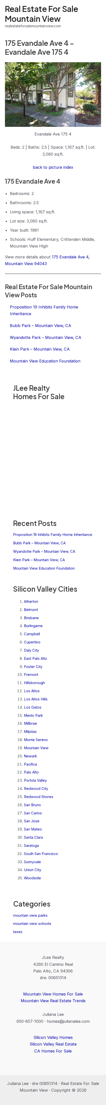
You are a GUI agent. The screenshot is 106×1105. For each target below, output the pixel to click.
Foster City (33, 666)
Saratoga (31, 845)
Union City (32, 870)
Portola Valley (35, 780)
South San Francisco (41, 854)
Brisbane (31, 618)
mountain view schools (32, 923)
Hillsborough (34, 683)
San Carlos (33, 813)
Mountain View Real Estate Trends (53, 1000)
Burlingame (33, 626)
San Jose (31, 821)
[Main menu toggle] (95, 16)
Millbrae (30, 723)
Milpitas (30, 731)
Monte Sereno (36, 740)
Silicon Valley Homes (53, 1037)
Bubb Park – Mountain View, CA (39, 543)
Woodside (32, 878)
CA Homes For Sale (53, 1051)
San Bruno (32, 805)
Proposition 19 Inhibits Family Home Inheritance (52, 534)
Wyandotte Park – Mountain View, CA (44, 551)
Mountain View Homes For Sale (53, 994)
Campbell (32, 634)
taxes (17, 932)
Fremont (31, 674)
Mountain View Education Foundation (44, 568)
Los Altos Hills (36, 699)
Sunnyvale (32, 862)
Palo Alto (31, 772)
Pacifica (30, 764)
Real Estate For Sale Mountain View (41, 13)
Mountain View (36, 748)
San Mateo (33, 829)
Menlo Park (33, 715)
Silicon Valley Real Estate (53, 1044)
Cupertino (32, 642)
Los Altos (32, 691)
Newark (30, 756)
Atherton (31, 601)
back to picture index (53, 167)
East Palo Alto (35, 658)
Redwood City (36, 788)
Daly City (31, 650)
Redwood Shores (38, 797)
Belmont (31, 610)
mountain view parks (30, 915)
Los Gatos (32, 707)
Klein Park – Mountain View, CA (39, 560)
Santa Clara (33, 837)
